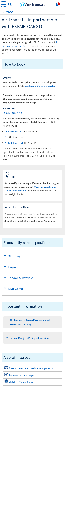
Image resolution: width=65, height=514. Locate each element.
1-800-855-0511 (14, 131)
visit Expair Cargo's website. (39, 85)
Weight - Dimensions (21, 382)
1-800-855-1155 (14, 142)
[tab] (32, 322)
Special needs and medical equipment (31, 368)
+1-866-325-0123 (12, 113)
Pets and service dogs (22, 375)
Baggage (9, 11)
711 (6, 137)
